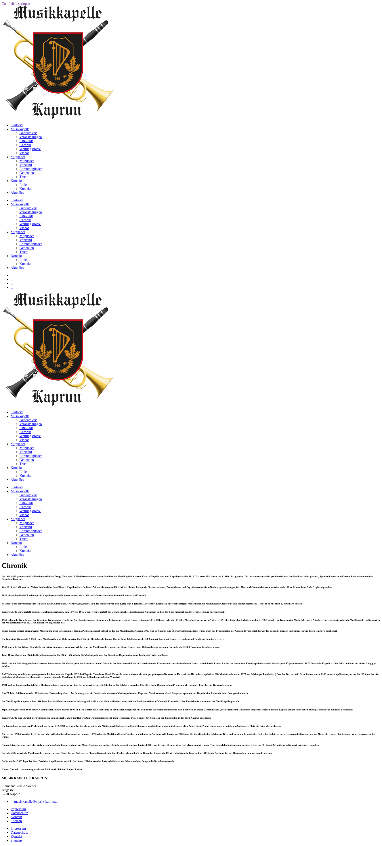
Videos (24, 153)
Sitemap (16, 821)
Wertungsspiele (30, 149)
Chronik (25, 145)
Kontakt (16, 181)
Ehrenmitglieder (30, 169)
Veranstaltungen (30, 137)
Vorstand (25, 165)
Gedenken (26, 173)
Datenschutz (19, 813)
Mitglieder (18, 157)
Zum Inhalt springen (16, 4)
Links (23, 185)
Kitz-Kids (26, 141)
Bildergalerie (28, 133)
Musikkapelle (20, 129)
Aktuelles (17, 193)
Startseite (17, 125)
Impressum (18, 809)
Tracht (23, 177)
